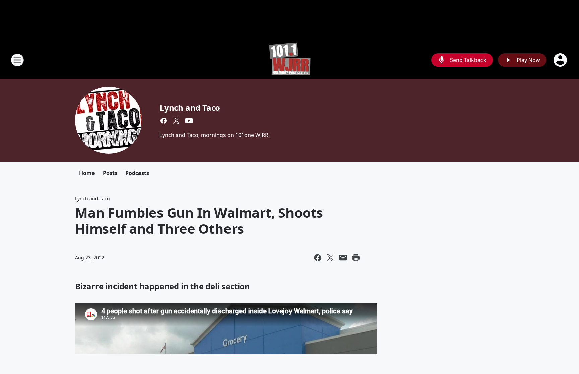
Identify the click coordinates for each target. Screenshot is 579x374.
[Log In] (561, 60)
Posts (110, 173)
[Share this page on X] (330, 258)
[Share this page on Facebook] (317, 258)
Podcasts (137, 173)
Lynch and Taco (189, 107)
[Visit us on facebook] (163, 121)
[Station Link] (290, 59)
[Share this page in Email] (343, 258)
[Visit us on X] (176, 121)
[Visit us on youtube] (189, 121)
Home (87, 173)
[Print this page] (356, 258)
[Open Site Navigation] (17, 60)
